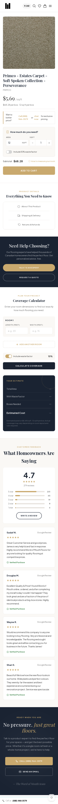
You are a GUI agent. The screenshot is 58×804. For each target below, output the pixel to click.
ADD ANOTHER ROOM (30, 344)
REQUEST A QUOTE (29, 277)
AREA (8, 137)
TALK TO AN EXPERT (29, 268)
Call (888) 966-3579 (23, 117)
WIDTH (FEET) (36, 325)
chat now (36, 117)
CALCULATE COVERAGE (28, 366)
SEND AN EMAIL (31, 772)
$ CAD (27, 5)
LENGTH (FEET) (12, 325)
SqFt (32, 137)
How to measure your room (43, 161)
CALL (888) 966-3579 (31, 761)
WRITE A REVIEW (29, 516)
